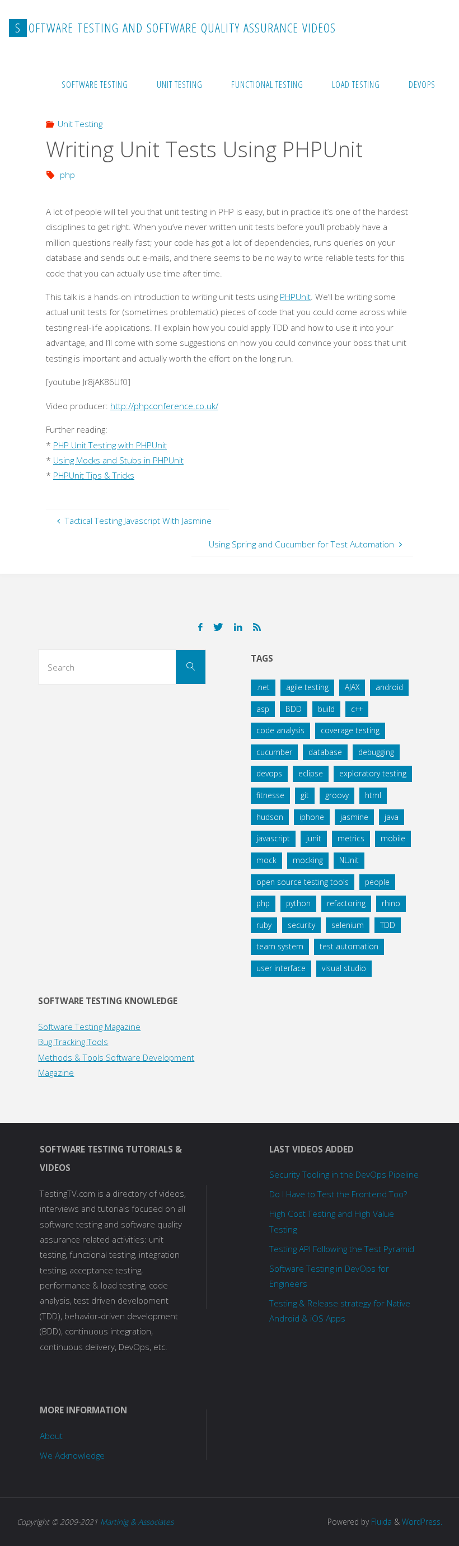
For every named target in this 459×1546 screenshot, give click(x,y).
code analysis (280, 730)
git (305, 795)
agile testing (307, 687)
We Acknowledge (72, 1455)
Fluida (380, 1521)
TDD (387, 925)
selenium (347, 925)
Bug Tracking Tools (73, 1041)
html (373, 795)
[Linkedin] (237, 627)
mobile (393, 838)
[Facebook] (200, 627)
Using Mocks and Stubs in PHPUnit (118, 460)
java (392, 817)
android (389, 687)
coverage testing (350, 730)
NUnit (349, 860)
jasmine (354, 817)
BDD (293, 709)
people (377, 882)
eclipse (310, 773)
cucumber (274, 752)
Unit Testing (80, 123)
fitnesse (270, 795)
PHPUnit (295, 296)
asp (262, 709)
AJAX (352, 687)
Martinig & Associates (137, 1521)
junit (313, 838)
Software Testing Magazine (89, 1026)
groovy (337, 795)
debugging (376, 752)
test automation (349, 946)
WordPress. (422, 1521)
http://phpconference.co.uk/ (164, 405)
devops (269, 773)
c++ (357, 709)
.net (263, 687)
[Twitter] (218, 627)
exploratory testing (372, 773)
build (326, 709)
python (298, 903)
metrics (351, 838)
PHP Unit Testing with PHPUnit (110, 445)
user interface (281, 968)
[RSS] (256, 627)
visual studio (344, 968)
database (325, 752)
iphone (311, 817)
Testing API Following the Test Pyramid (341, 1248)
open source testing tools (302, 882)
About (51, 1435)
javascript (273, 838)
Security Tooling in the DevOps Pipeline (344, 1174)
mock (266, 860)
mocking (308, 860)
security (301, 925)
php (67, 174)
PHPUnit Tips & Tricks (93, 475)
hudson (269, 817)
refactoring (346, 903)
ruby (263, 925)
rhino (391, 903)
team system (279, 946)
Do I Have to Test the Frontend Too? (338, 1194)
